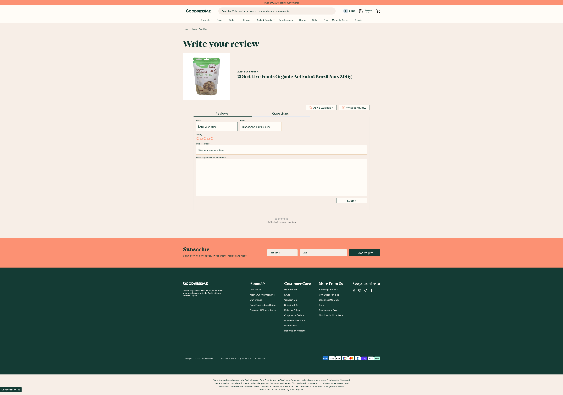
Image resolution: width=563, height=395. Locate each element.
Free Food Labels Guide (262, 304)
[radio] (197, 138)
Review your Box (328, 310)
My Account (290, 289)
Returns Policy (292, 310)
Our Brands (256, 299)
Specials (205, 20)
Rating (199, 134)
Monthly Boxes (340, 20)
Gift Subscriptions (329, 294)
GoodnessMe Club (329, 299)
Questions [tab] (280, 113)
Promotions (290, 325)
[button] (11, 389)
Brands (358, 20)
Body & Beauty (264, 20)
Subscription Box (328, 289)
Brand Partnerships (294, 320)
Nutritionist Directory (331, 315)
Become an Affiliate (295, 330)
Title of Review (202, 143)
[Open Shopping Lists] (361, 11)
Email (242, 120)
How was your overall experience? (211, 157)
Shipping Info (291, 304)
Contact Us (290, 299)
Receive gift (365, 252)
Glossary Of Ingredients (263, 310)
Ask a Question (323, 107)
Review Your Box (199, 29)
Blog (321, 304)
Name (198, 120)
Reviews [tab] (222, 113)
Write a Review (356, 107)
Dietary (233, 20)
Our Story (255, 289)
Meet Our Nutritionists (262, 294)
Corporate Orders (294, 315)
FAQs (287, 294)
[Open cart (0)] (378, 11)
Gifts (314, 20)
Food (219, 20)
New (326, 20)
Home (302, 20)
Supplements (286, 20)
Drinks (246, 20)
